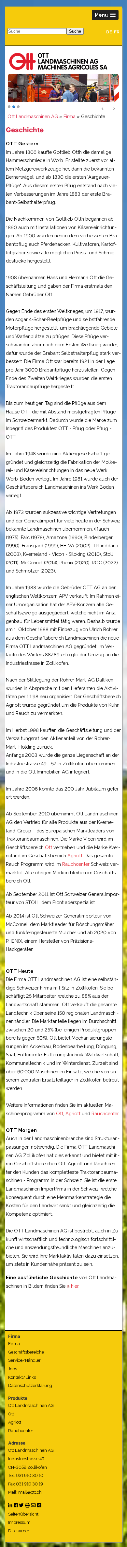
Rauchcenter (76, 864)
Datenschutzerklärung (30, 1385)
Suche (75, 31)
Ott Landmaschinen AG (32, 116)
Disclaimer (18, 1530)
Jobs (12, 1368)
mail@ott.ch (30, 1492)
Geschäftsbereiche (26, 1352)
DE (109, 31)
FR (117, 31)
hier (74, 1286)
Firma (70, 116)
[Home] (58, 61)
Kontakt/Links (22, 1377)
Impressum (19, 1522)
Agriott (74, 855)
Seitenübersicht (23, 1514)
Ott (48, 847)
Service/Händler (24, 1360)
